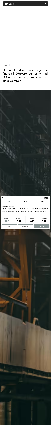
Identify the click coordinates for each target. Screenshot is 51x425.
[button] (45, 4)
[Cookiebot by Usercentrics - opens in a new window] (43, 198)
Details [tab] (25, 201)
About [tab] (42, 201)
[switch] (19, 221)
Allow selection (25, 226)
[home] (10, 4)
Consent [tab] (9, 201)
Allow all (42, 226)
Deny (9, 226)
